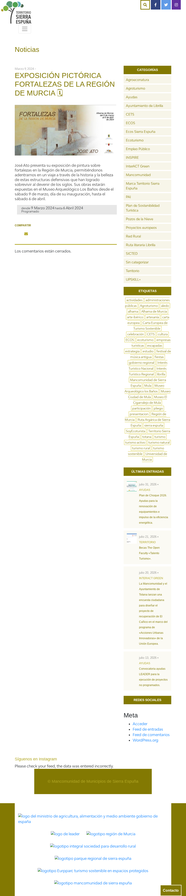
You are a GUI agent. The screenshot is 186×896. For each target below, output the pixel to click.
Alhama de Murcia (154, 311)
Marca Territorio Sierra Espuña (142, 186)
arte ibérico (135, 317)
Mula (147, 385)
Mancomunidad (138, 175)
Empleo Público (138, 149)
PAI (128, 197)
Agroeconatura (137, 80)
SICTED (132, 253)
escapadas (154, 345)
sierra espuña (153, 425)
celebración (135, 334)
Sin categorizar (137, 262)
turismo (159, 437)
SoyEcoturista (135, 431)
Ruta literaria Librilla (140, 245)
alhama (133, 311)
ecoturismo (145, 340)
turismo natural (159, 442)
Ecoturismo (135, 140)
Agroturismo (135, 88)
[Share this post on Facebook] (18, 234)
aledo (165, 306)
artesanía (152, 317)
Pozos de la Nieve (139, 219)
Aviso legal (133, 797)
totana (146, 437)
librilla (161, 374)
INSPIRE (132, 157)
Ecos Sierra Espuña (140, 132)
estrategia (132, 351)
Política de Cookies (102, 797)
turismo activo (135, 442)
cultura (163, 334)
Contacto (171, 890)
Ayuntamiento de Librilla (144, 106)
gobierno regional (141, 362)
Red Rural (133, 236)
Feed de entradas (148, 729)
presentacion (139, 414)
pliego (158, 408)
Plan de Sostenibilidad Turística (142, 208)
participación (141, 408)
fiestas (159, 357)
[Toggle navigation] (24, 28)
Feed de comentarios (151, 734)
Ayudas (131, 97)
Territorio (132, 271)
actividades (134, 300)
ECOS (130, 123)
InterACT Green (137, 166)
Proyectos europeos (141, 228)
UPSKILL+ (133, 279)
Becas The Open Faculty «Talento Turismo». (149, 553)
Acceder (140, 724)
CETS (130, 114)
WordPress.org (145, 740)
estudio (148, 351)
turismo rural (141, 448)
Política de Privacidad (61, 797)
